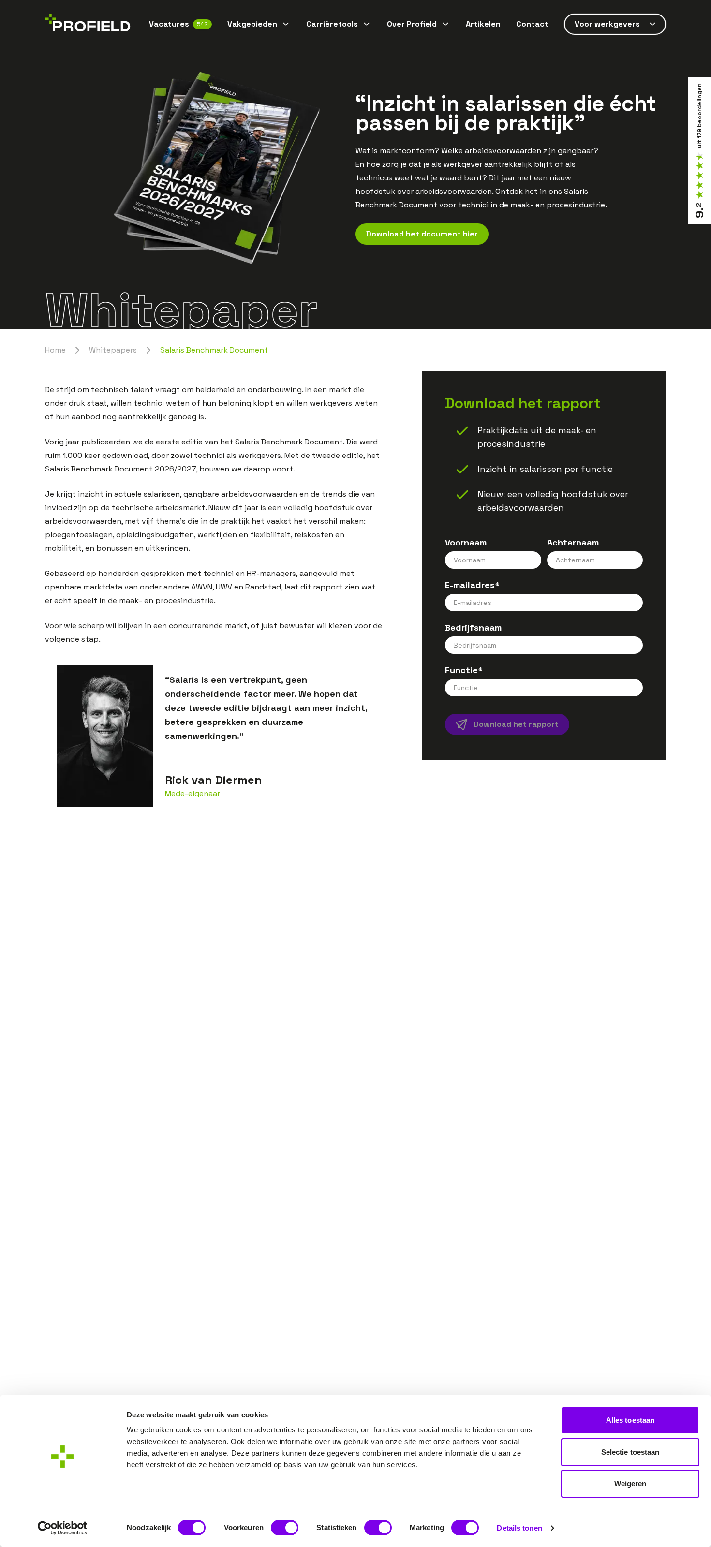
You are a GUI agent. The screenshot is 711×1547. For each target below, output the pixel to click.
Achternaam (573, 542)
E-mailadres (472, 584)
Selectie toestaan (630, 1452)
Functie (464, 670)
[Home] (88, 24)
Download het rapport (516, 724)
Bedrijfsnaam (473, 627)
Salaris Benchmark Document (214, 350)
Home (55, 350)
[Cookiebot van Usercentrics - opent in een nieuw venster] (62, 1528)
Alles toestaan (630, 1420)
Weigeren (630, 1483)
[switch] (284, 1527)
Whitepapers (113, 350)
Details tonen (519, 1528)
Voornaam (466, 542)
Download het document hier (422, 234)
